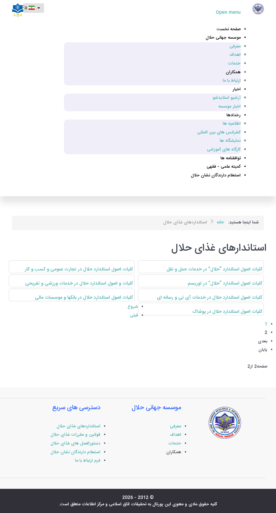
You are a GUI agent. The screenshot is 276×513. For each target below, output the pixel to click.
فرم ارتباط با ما (87, 460)
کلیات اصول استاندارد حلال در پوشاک (227, 312)
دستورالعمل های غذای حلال (75, 443)
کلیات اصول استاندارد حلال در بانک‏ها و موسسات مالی (84, 298)
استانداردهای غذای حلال (78, 426)
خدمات (174, 443)
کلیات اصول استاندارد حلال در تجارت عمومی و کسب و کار (79, 269)
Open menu (228, 12)
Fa (26, 8)
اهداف (175, 434)
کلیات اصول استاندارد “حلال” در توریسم (225, 284)
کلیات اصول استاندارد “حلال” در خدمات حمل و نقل (214, 269)
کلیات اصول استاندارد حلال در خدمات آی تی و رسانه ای (209, 298)
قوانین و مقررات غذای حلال (75, 434)
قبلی (134, 315)
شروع (133, 306)
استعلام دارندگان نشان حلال (75, 452)
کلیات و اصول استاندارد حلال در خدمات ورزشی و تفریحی (79, 284)
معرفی (175, 426)
